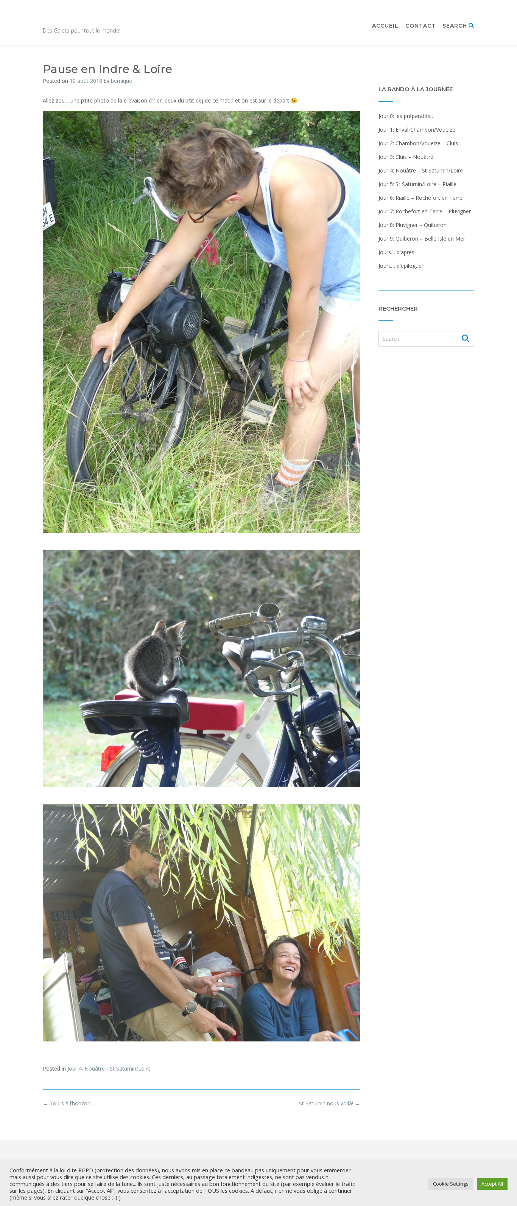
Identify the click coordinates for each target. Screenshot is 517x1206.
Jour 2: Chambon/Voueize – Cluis (418, 143)
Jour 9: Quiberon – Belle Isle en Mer (421, 238)
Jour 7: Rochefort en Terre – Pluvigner (424, 211)
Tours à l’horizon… (69, 1103)
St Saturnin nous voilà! (329, 1103)
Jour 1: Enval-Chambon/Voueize (416, 129)
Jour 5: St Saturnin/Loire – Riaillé (417, 184)
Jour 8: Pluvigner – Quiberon (412, 224)
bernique (121, 80)
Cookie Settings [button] (451, 1183)
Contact (420, 25)
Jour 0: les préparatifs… (406, 116)
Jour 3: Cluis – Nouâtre (405, 156)
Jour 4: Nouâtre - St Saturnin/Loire (109, 1068)
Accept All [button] (492, 1183)
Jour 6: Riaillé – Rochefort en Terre (420, 197)
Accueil (385, 25)
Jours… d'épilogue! (400, 265)
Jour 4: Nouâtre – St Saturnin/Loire (420, 170)
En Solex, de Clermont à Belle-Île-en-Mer (177, 19)
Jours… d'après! (397, 252)
